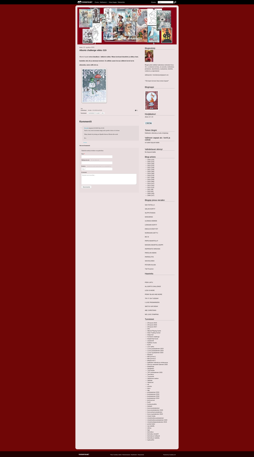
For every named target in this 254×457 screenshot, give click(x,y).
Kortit (149, 344)
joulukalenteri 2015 (153, 392)
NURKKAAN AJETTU (151, 233)
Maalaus (150, 354)
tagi (148, 430)
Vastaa (85, 142)
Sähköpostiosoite (90, 160)
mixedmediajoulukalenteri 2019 (157, 422)
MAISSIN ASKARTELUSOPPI (154, 245)
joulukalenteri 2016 (153, 394)
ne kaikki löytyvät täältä (152, 142)
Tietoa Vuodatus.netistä (115, 454)
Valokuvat (150, 382)
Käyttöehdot (134, 454)
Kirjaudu (153, 2)
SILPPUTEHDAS (150, 213)
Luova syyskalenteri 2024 (155, 352)
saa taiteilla (150, 426)
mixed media (151, 416)
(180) (150, 173)
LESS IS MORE (150, 290)
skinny (149, 428)
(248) (150, 177)
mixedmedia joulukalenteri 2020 (157, 420)
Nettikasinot (103, 2)
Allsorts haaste (84, 57)
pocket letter (151, 424)
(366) (150, 181)
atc (103, 113)
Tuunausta (150, 376)
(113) (150, 187)
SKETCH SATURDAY (151, 306)
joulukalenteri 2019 (153, 398)
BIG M (147, 237)
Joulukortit (150, 340)
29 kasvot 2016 (152, 325)
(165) (150, 193)
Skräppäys (150, 368)
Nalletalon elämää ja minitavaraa (157, 362)
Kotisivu (96, 166)
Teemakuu (150, 374)
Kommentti (84, 172)
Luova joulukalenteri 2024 (155, 350)
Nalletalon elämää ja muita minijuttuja (156, 133)
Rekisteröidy (121, 2)
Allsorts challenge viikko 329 (92, 50)
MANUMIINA (149, 217)
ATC (148, 329)
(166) (150, 163)
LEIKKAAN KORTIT (151, 225)
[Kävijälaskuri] (148, 123)
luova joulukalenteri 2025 (155, 410)
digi (148, 390)
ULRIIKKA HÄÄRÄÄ (151, 221)
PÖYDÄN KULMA (150, 265)
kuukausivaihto (152, 404)
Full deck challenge (153, 336)
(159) (150, 169)
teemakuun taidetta (153, 438)
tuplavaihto (150, 440)
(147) (150, 183)
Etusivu (97, 2)
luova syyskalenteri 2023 (155, 414)
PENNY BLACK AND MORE (153, 294)
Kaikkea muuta (152, 342)
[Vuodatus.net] (83, 454)
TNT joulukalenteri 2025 (154, 372)
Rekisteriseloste (126, 454)
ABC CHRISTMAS (150, 310)
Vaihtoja (149, 380)
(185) (150, 171)
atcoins (149, 386)
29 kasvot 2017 (152, 327)
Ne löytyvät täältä (150, 152)
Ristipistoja (150, 366)
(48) (150, 189)
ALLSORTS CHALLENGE (153, 286)
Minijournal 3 (151, 360)
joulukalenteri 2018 (153, 396)
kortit (148, 402)
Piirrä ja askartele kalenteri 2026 (157, 364)
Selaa (113, 2)
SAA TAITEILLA (150, 205)
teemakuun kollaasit (153, 436)
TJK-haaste (151, 370)
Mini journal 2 (151, 358)
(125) (150, 159)
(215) (150, 161)
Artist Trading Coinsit (153, 333)
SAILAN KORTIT (150, 209)
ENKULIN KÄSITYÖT (151, 229)
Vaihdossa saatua (152, 378)
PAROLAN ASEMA (150, 253)
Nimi (83, 154)
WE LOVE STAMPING (152, 314)
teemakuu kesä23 (153, 434)
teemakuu (150, 432)
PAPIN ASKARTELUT (151, 241)
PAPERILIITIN (149, 257)
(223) (150, 165)
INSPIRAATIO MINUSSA (152, 249)
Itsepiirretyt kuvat (94, 113)
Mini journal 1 (151, 356)
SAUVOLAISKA (149, 261)
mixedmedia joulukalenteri (155, 418)
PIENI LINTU (149, 282)
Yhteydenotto (141, 454)
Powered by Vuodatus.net (169, 454)
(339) (150, 179)
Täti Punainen (149, 269)
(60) (150, 191)
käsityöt (149, 406)
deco (148, 388)
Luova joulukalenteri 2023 (155, 348)
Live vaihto (150, 346)
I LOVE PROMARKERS (152, 302)
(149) (150, 167)
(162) (150, 185)
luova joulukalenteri (153, 408)
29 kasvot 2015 (152, 323)
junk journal (151, 400)
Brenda (86, 128)
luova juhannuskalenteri (154, 412)
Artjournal (150, 335)
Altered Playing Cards (154, 331)
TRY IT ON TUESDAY (152, 298)
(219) (150, 175)
